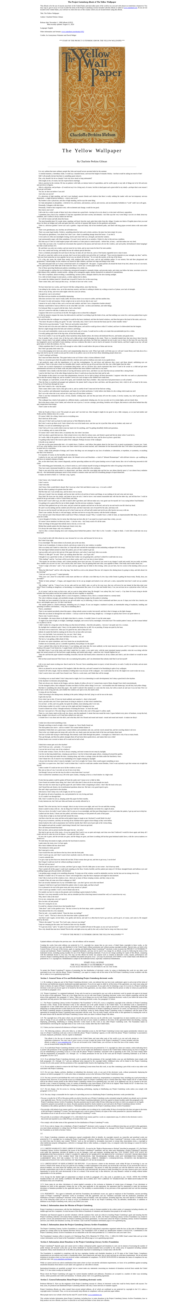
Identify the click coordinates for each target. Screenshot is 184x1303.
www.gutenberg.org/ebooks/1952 (72, 32)
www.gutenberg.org (130, 8)
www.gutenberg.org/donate (63, 1259)
